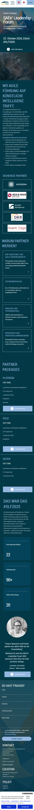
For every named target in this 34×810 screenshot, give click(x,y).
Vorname (4, 697)
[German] (18, 2)
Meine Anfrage (5, 718)
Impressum (5, 786)
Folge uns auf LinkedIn (7, 764)
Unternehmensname (7, 711)
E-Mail (3, 690)
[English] (24, 2)
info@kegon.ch (5, 758)
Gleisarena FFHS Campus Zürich (9, 772)
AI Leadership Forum (13, 116)
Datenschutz (5, 788)
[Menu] (12, 3)
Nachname (4, 704)
